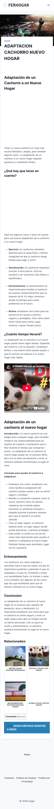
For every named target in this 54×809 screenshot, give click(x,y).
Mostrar (21, 716)
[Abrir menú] (48, 5)
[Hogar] (16, 5)
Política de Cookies (26, 778)
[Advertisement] (27, 119)
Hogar (7, 41)
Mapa (27, 754)
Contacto (9, 778)
